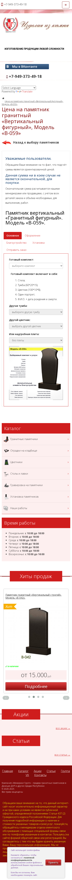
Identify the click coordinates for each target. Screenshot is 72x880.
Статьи (51, 771)
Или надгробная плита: (24, 334)
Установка (39, 242)
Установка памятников (24, 496)
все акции (61, 728)
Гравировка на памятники (26, 485)
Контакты (40, 775)
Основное (12, 235)
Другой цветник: (19, 320)
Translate (27, 91)
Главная (7, 771)
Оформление (32, 235)
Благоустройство (16, 242)
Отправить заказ (16, 249)
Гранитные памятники (24, 439)
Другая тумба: (18, 305)
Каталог (23, 771)
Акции (37, 771)
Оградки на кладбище (23, 450)
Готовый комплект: (21, 259)
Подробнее (36, 686)
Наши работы (18, 508)
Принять (53, 862)
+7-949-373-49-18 (25, 76)
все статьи (61, 754)
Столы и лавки (19, 473)
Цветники (16, 462)
